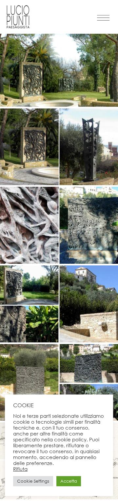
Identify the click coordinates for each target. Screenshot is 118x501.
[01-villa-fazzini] (59, 105)
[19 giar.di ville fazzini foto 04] (59, 340)
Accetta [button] (68, 481)
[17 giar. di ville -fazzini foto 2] (59, 183)
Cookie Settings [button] (33, 481)
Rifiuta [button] (20, 469)
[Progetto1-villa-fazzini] (59, 497)
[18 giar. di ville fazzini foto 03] (59, 262)
